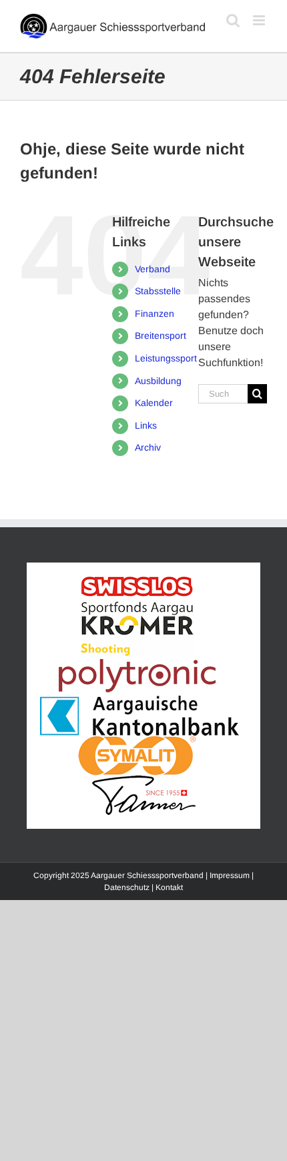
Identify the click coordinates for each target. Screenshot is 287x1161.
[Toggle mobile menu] (260, 20)
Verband (152, 269)
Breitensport (160, 335)
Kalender (154, 402)
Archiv (148, 447)
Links (146, 425)
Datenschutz (127, 887)
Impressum (230, 875)
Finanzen (154, 313)
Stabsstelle (158, 291)
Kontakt (169, 887)
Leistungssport (166, 358)
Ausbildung (158, 380)
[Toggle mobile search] (233, 20)
